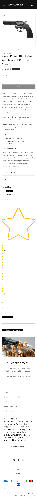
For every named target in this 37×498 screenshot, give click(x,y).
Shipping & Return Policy (12, 397)
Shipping (11, 72)
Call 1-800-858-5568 (10, 411)
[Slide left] (14, 49)
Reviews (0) (9, 191)
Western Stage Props (11, 406)
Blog (5, 402)
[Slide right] (23, 49)
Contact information (19, 495)
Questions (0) (10, 194)
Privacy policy (9, 492)
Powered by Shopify (20, 489)
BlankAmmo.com (10, 489)
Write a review (8, 317)
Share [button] (5, 179)
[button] (4, 4)
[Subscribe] (29, 452)
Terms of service (19, 492)
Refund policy (31, 489)
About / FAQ (8, 392)
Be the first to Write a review (13, 330)
